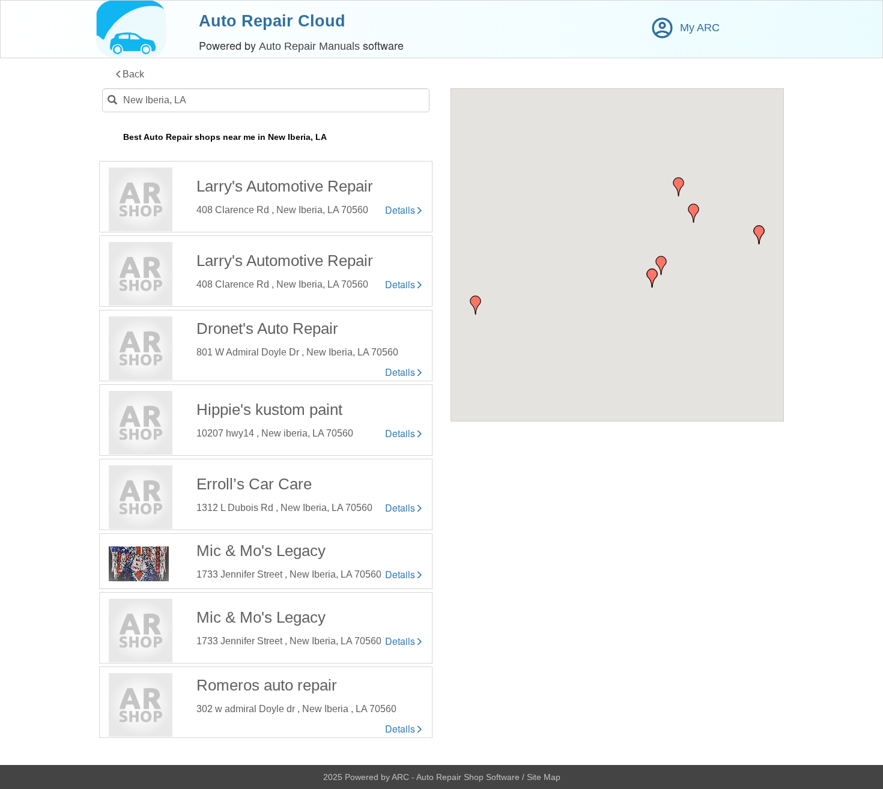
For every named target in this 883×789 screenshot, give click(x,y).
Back (133, 74)
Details (400, 210)
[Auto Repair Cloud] (131, 29)
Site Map (543, 777)
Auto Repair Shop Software (469, 777)
